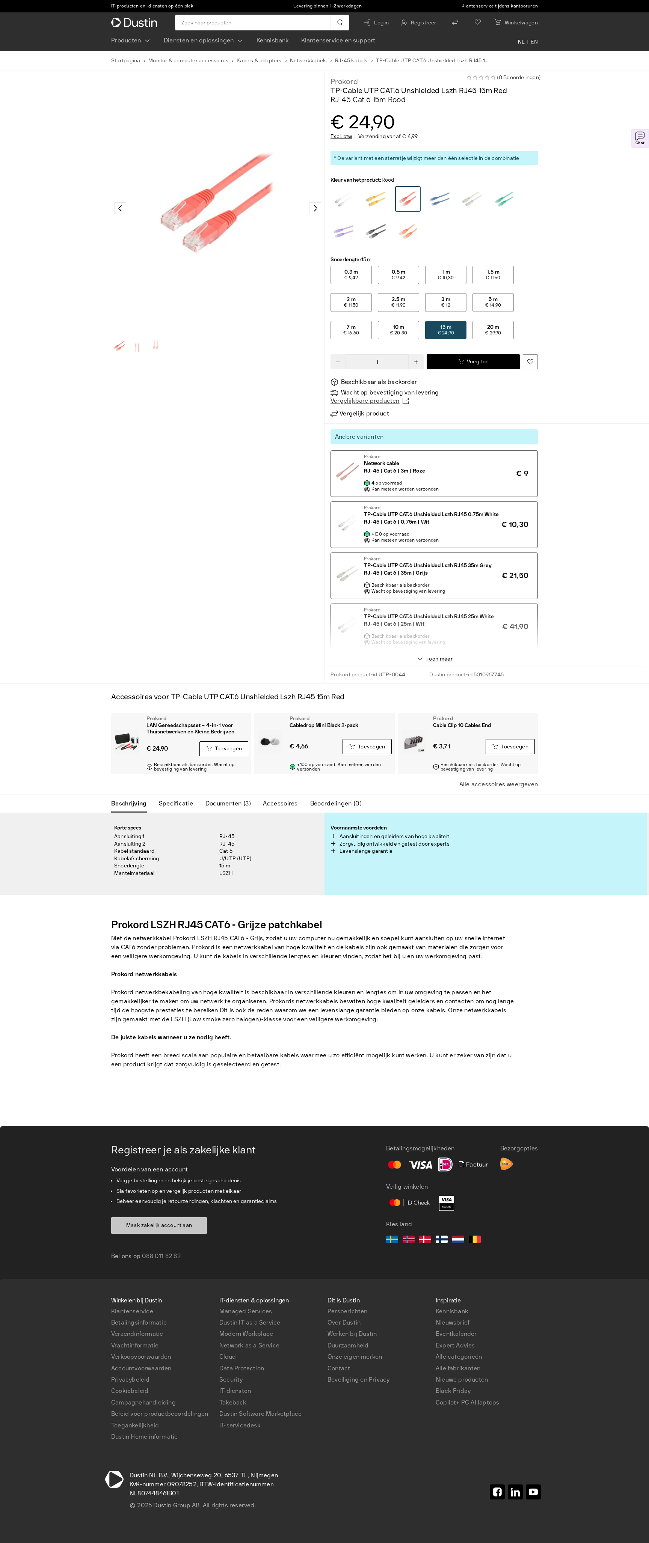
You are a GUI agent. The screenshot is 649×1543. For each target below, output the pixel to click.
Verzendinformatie (137, 1333)
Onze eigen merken (355, 1356)
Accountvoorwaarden (141, 1368)
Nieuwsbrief (452, 1322)
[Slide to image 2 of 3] (137, 346)
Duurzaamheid (348, 1345)
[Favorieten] (477, 22)
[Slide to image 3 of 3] (155, 346)
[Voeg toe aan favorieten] (530, 361)
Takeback (233, 1402)
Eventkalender (456, 1333)
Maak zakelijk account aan (159, 1225)
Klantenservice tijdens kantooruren (500, 6)
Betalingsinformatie (139, 1322)
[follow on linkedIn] (515, 1491)
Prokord (344, 81)
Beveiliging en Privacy (358, 1379)
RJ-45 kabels (351, 60)
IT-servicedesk (240, 1425)
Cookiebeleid (129, 1390)
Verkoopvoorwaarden (141, 1356)
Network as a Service (249, 1345)
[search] (340, 22)
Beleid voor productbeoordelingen (159, 1413)
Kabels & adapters (259, 60)
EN (534, 42)
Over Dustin (344, 1322)
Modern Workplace (246, 1333)
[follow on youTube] (533, 1491)
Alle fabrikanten (458, 1368)
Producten (126, 40)
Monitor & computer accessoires (188, 60)
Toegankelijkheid (135, 1425)
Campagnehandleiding (143, 1402)
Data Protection (241, 1368)
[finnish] (442, 1240)
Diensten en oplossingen (199, 40)
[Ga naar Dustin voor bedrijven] (135, 22)
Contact (339, 1368)
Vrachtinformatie (134, 1345)
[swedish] (392, 1240)
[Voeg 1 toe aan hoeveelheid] (416, 361)
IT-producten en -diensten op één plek (152, 6)
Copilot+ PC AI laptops (467, 1402)
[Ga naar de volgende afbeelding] (315, 208)
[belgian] (475, 1240)
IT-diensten (235, 1390)
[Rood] (344, 199)
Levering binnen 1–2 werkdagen (327, 6)
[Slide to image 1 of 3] (119, 346)
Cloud (227, 1356)
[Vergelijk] (455, 22)
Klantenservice (132, 1311)
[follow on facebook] (497, 1491)
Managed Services (245, 1311)
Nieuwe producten (462, 1379)
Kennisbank (273, 40)
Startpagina (125, 60)
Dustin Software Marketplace (260, 1413)
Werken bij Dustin (352, 1333)
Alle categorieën (459, 1356)
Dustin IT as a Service (249, 1322)
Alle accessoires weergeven (498, 784)
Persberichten (348, 1311)
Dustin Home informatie (144, 1436)
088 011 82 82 (161, 1256)
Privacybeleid (130, 1379)
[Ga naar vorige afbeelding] (120, 208)
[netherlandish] (458, 1240)
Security (231, 1379)
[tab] (132, 803)
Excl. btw (341, 136)
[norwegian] (409, 1240)
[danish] (425, 1240)
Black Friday (453, 1390)
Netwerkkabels (308, 60)
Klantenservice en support (338, 40)
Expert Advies (455, 1345)
